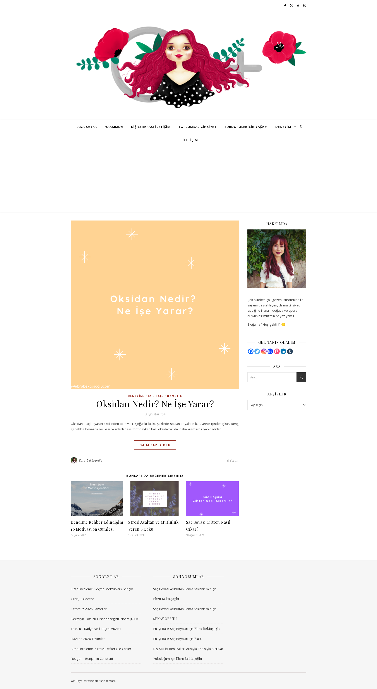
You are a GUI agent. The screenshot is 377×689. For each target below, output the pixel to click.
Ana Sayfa (87, 126)
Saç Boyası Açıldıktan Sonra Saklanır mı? (182, 589)
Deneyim (283, 126)
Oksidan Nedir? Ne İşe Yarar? (155, 403)
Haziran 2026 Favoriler (88, 638)
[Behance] (270, 351)
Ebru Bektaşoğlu (91, 460)
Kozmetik (173, 396)
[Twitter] (257, 351)
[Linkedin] (283, 351)
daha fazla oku (155, 445)
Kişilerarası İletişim (150, 126)
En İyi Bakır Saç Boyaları (170, 628)
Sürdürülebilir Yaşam (245, 126)
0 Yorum (233, 460)
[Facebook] (251, 351)
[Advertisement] (188, 179)
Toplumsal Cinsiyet (197, 126)
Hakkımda (114, 126)
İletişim (190, 140)
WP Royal (77, 681)
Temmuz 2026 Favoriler (89, 609)
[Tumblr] (290, 351)
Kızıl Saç (154, 396)
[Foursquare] (277, 351)
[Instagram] (264, 351)
